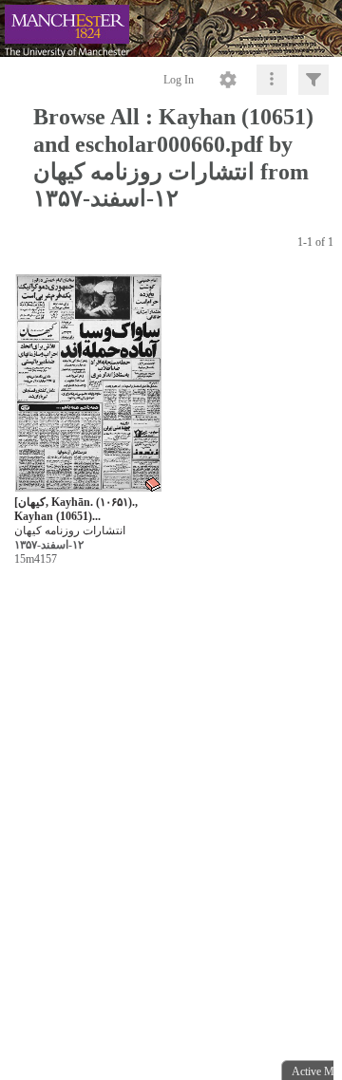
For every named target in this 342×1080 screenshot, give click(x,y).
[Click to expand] (313, 80)
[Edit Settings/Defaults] (228, 79)
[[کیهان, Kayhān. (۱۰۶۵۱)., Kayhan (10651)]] (88, 384)
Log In (178, 79)
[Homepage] (171, 28)
